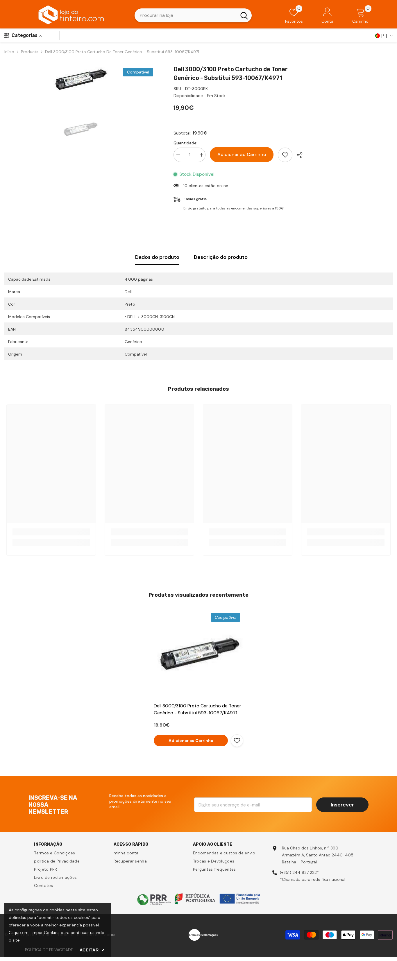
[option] (80, 80)
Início (9, 51)
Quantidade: (185, 143)
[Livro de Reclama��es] (203, 934)
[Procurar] (193, 15)
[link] (51, 531)
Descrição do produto (221, 257)
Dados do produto (157, 257)
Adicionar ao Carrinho (241, 154)
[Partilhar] (297, 155)
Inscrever (342, 804)
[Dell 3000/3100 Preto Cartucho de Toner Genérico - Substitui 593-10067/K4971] (198, 655)
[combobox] (186, 15)
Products (29, 51)
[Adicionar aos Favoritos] (285, 155)
